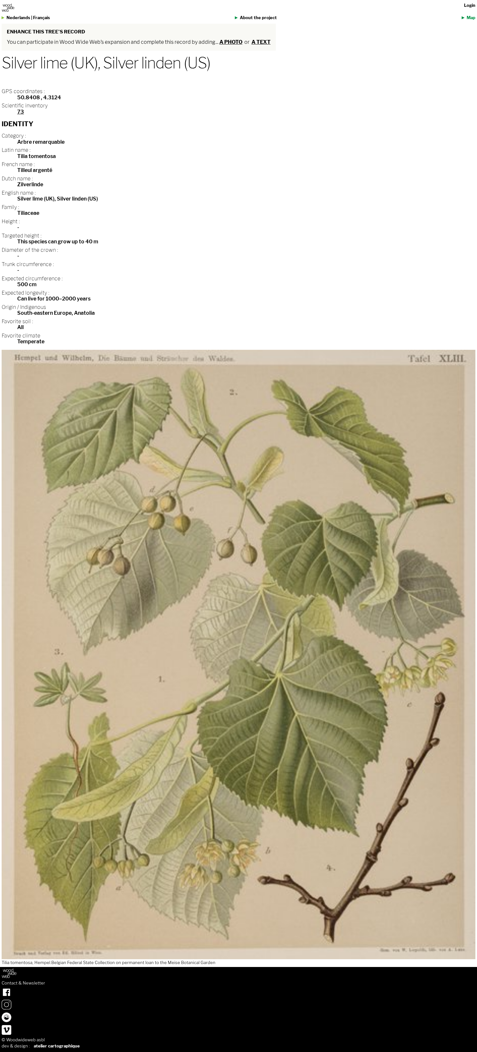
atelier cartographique (57, 1046)
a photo (230, 42)
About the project (258, 17)
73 (20, 112)
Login (469, 5)
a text (261, 42)
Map (471, 17)
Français (41, 17)
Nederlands (18, 17)
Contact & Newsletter (23, 983)
